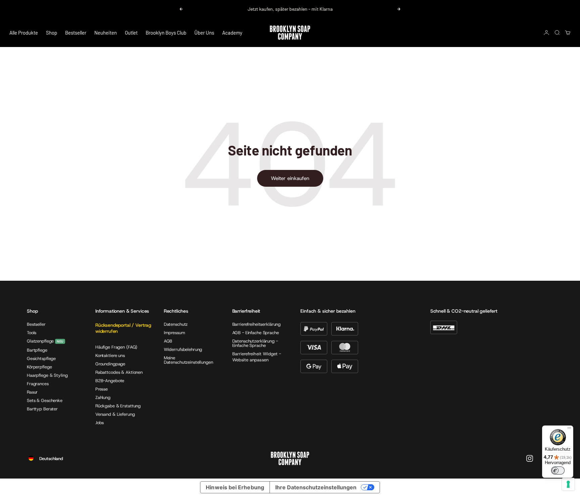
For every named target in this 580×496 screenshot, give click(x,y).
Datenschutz (176, 324)
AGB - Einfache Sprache (255, 332)
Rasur (32, 392)
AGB (168, 341)
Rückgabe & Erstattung (118, 406)
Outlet (131, 33)
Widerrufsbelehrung (183, 349)
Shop (51, 33)
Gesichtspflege (41, 358)
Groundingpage (110, 364)
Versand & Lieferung (115, 414)
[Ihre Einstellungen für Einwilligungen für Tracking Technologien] (568, 484)
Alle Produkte (23, 33)
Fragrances (38, 383)
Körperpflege (39, 367)
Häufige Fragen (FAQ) (116, 347)
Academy (232, 33)
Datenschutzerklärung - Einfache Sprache (255, 343)
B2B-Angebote (109, 380)
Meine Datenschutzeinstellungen (188, 360)
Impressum (174, 332)
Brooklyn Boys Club (166, 33)
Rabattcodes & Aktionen (119, 372)
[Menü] (569, 429)
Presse (101, 389)
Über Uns (204, 33)
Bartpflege (37, 350)
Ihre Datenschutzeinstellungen (315, 487)
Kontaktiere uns (110, 355)
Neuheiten (105, 33)
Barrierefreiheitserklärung (256, 324)
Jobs (99, 422)
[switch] (558, 470)
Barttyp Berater (42, 409)
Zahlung (102, 397)
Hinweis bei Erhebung (235, 487)
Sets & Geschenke (44, 400)
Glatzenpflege (40, 341)
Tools (31, 332)
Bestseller (75, 33)
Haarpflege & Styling (47, 375)
